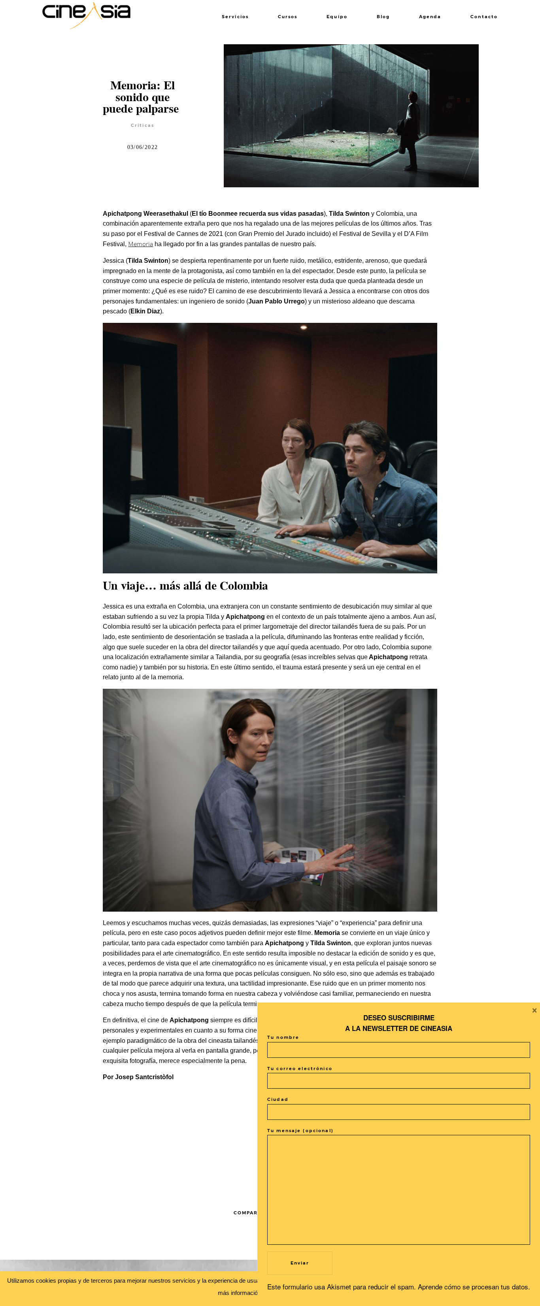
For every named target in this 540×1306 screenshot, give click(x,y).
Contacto (484, 16)
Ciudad (278, 1099)
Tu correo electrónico (299, 1068)
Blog (383, 16)
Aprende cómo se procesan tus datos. (474, 1286)
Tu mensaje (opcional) (300, 1130)
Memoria (140, 244)
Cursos (288, 16)
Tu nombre (283, 1037)
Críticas (142, 125)
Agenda (430, 16)
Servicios (235, 16)
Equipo (337, 16)
